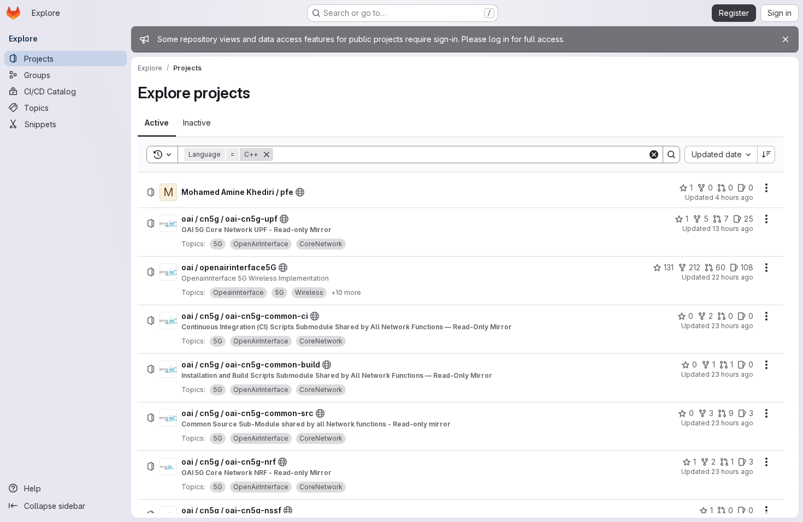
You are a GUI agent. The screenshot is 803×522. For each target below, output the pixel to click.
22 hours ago (732, 277)
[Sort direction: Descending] (766, 154)
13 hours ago (732, 228)
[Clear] (653, 154)
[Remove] (266, 154)
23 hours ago (732, 326)
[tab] (157, 123)
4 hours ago (734, 197)
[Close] (785, 39)
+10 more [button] (346, 292)
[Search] (671, 154)
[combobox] (720, 154)
